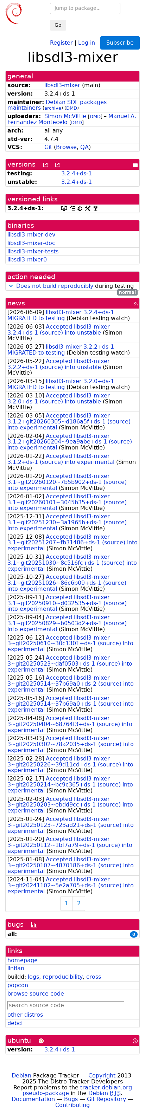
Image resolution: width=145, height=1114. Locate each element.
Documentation (33, 1099)
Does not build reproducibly (54, 286)
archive (52, 108)
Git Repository (106, 1099)
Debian (21, 1075)
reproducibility (63, 976)
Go (58, 25)
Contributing (72, 1105)
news (16, 303)
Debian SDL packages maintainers (57, 105)
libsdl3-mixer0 (27, 259)
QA (84, 147)
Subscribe (120, 42)
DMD (71, 108)
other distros (25, 1014)
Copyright (101, 1075)
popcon (17, 985)
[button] (11, 286)
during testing (76, 286)
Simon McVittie (65, 116)
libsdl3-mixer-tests (32, 251)
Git (48, 147)
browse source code (35, 993)
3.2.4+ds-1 (76, 173)
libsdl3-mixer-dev (31, 234)
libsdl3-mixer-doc (31, 243)
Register (61, 42)
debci (15, 1023)
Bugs (71, 1099)
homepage (22, 960)
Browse (66, 147)
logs (33, 976)
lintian (15, 968)
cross (93, 976)
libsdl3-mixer (62, 85)
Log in (86, 42)
